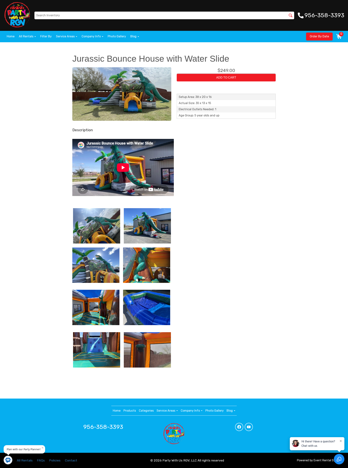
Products (129, 410)
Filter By (46, 36)
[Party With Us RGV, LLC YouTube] (249, 427)
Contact (71, 460)
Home (10, 36)
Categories (146, 410)
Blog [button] (133, 36)
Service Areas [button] (65, 36)
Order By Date (319, 36)
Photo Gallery (117, 36)
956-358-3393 (103, 426)
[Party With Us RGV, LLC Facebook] (239, 427)
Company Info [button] (92, 36)
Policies (55, 460)
